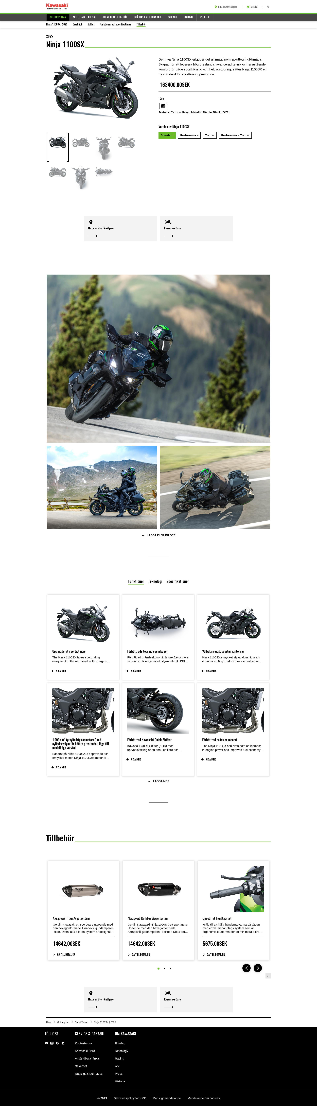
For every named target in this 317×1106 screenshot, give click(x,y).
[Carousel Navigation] (252, 968)
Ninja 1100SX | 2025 (56, 24)
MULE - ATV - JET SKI (84, 17)
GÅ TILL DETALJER (66, 954)
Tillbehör (141, 24)
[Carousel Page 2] (164, 968)
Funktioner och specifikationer (115, 24)
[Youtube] (46, 1043)
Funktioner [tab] (136, 581)
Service (172, 17)
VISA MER (61, 671)
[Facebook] (57, 1043)
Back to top (268, 975)
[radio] (167, 135)
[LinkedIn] (62, 1043)
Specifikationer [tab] (178, 581)
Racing (188, 17)
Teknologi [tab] (155, 581)
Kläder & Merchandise (147, 17)
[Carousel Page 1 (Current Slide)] (158, 969)
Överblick (77, 24)
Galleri (91, 24)
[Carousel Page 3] (170, 968)
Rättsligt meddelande (167, 1098)
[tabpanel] (158, 707)
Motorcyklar (58, 17)
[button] (120, 228)
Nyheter (205, 17)
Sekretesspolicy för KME (130, 1098)
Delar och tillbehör (115, 17)
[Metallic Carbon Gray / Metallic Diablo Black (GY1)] (163, 106)
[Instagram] (51, 1043)
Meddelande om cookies (204, 1098)
